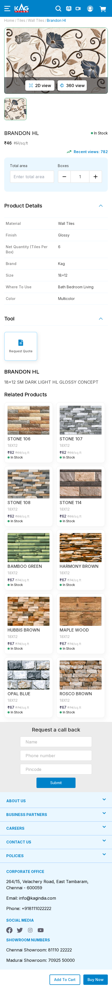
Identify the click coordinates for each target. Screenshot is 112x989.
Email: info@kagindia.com (31, 898)
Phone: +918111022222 (28, 908)
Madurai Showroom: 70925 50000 (40, 960)
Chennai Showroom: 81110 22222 (39, 949)
